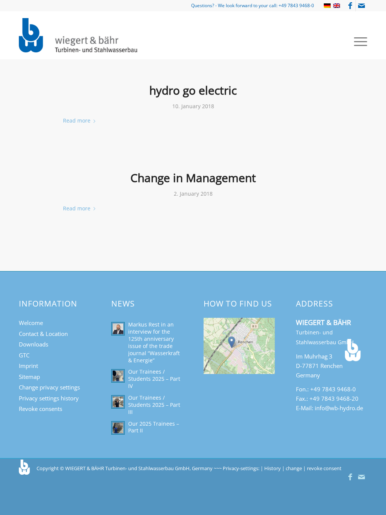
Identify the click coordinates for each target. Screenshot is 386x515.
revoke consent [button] (324, 468)
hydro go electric (193, 90)
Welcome (31, 322)
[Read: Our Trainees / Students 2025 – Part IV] (118, 376)
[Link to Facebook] (350, 5)
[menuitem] (358, 41)
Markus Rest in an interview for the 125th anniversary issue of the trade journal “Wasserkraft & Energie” (154, 342)
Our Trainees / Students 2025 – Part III (154, 404)
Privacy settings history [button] (49, 398)
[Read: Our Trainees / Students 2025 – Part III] (118, 402)
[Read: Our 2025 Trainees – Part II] (118, 428)
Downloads (33, 344)
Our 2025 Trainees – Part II (153, 427)
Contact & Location (43, 333)
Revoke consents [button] (40, 408)
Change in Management (193, 177)
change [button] (294, 468)
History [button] (272, 468)
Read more (76, 120)
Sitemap (29, 376)
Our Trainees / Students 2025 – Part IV (154, 378)
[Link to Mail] (361, 5)
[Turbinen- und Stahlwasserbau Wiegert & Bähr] (79, 35)
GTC (24, 355)
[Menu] (358, 41)
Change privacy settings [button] (49, 387)
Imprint (28, 365)
